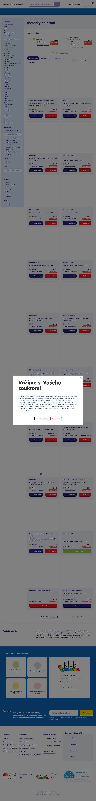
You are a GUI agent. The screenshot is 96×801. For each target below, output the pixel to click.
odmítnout (45, 408)
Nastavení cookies (58, 406)
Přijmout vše (55, 402)
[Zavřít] (81, 378)
